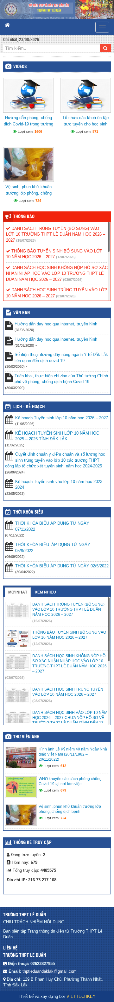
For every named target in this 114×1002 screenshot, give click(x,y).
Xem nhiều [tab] (45, 592)
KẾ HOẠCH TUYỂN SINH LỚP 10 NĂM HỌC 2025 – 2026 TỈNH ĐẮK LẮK (57, 436)
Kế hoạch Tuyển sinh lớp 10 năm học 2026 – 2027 (61, 418)
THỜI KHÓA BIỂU (28, 512)
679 (63, 790)
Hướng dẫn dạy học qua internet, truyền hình (56, 324)
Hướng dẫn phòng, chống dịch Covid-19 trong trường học (28, 124)
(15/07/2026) (26, 240)
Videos (20, 67)
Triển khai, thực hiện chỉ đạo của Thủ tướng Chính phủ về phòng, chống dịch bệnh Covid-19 (61, 378)
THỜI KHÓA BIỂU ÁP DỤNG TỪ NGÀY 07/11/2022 (52, 526)
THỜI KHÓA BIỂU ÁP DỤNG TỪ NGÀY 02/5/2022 (62, 566)
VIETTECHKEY (81, 996)
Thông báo (24, 217)
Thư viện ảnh (26, 737)
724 (38, 201)
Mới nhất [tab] (17, 592)
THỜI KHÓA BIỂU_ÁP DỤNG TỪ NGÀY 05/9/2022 (52, 547)
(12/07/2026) (66, 257)
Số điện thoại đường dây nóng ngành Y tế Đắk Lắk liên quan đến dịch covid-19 (61, 357)
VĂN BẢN (21, 313)
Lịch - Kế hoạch (29, 407)
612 (63, 766)
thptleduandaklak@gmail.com (49, 971)
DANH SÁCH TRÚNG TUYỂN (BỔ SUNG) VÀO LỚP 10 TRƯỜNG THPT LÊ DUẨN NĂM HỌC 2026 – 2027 (55, 234)
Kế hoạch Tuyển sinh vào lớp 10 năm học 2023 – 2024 (60, 484)
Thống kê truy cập (32, 843)
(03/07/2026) (73, 279)
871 (95, 131)
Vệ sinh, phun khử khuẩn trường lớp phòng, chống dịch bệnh (28, 193)
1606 (38, 131)
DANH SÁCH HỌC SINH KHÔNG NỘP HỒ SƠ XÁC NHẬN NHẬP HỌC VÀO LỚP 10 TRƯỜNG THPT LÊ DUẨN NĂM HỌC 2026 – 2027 (57, 273)
